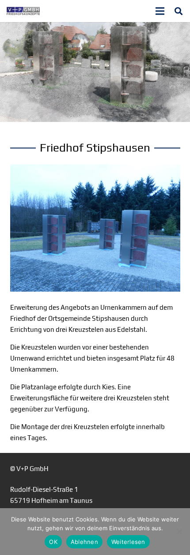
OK (53, 541)
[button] (178, 11)
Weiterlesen (128, 541)
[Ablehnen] (179, 531)
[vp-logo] (23, 11)
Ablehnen (84, 541)
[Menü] (160, 11)
